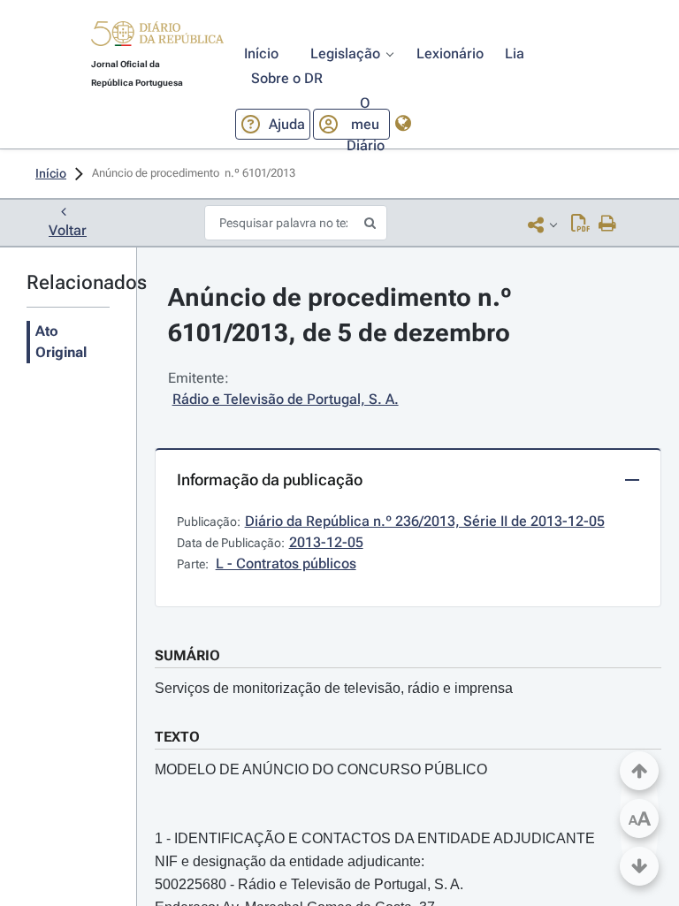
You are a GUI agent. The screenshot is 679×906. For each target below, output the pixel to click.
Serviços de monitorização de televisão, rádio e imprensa (334, 688)
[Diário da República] (157, 37)
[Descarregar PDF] (580, 224)
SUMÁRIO (187, 655)
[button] (157, 36)
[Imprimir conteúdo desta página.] (608, 224)
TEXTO (177, 736)
